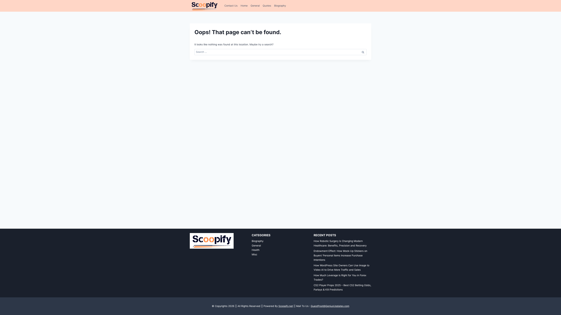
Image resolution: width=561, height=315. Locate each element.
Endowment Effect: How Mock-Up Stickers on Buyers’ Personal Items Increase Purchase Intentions (340, 255)
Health (255, 250)
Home (244, 5)
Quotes (267, 5)
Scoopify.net (285, 306)
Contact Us (231, 5)
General (255, 5)
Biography (280, 5)
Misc (254, 254)
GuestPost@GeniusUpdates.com (330, 306)
